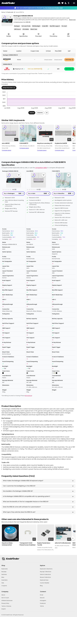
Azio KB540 (6, 143)
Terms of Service (6, 606)
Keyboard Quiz (44, 580)
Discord (42, 597)
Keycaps (4, 571)
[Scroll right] (73, 139)
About (3, 595)
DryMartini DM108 (61, 143)
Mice (3, 577)
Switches (4, 574)
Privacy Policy (5, 603)
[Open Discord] (59, 3)
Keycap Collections (45, 571)
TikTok (42, 606)
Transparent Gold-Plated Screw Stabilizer (28, 544)
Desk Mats (5, 580)
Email (41, 595)
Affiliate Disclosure (7, 600)
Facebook (43, 603)
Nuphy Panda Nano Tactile (43, 544)
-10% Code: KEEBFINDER (33, 69)
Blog (41, 585)
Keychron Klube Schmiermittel (7, 544)
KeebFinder (8, 3)
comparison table (41, 168)
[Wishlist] (62, 3)
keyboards (10, 12)
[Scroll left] (4, 139)
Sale (3, 583)
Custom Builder (44, 583)
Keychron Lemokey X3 (44, 143)
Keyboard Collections (46, 569)
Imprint (4, 609)
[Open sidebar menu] (73, 3)
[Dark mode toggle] (66, 3)
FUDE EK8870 (24, 143)
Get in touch (5, 597)
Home (3, 12)
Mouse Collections (45, 577)
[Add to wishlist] (10, 17)
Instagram (43, 600)
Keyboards (5, 569)
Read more (72, 19)
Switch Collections (45, 574)
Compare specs (6, 150)
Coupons (4, 585)
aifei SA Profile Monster (63, 543)
